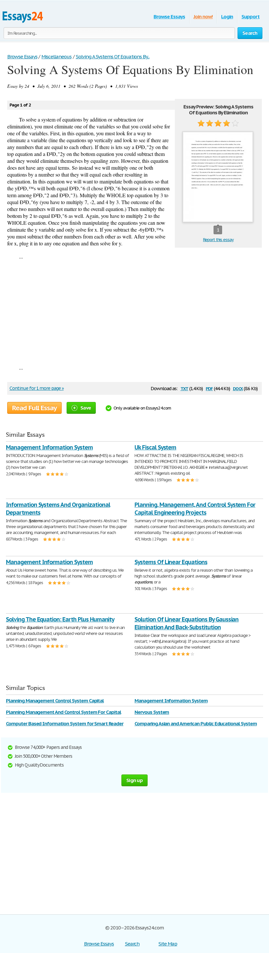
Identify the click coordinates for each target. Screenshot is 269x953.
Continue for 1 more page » (37, 388)
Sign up (134, 780)
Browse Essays (169, 16)
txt (184, 388)
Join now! (203, 16)
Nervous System (151, 712)
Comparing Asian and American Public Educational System (195, 723)
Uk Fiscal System (155, 447)
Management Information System (49, 447)
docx (238, 388)
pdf (209, 388)
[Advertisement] (134, 312)
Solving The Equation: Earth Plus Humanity (60, 619)
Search (132, 944)
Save (85, 408)
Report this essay (218, 239)
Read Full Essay (34, 408)
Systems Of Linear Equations (170, 562)
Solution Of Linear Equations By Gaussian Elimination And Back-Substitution (186, 623)
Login (227, 16)
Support (250, 16)
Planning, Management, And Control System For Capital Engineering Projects (194, 508)
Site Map (167, 944)
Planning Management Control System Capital (55, 700)
